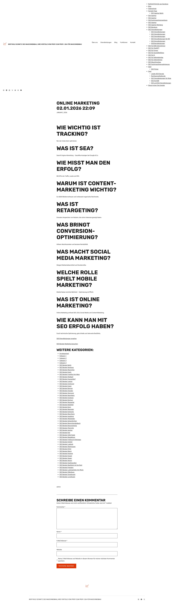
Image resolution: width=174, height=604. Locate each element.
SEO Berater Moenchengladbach (69, 423)
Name (59, 532)
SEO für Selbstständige (155, 57)
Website (59, 550)
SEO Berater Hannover (66, 393)
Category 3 (62, 361)
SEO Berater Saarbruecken (68, 463)
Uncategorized (64, 354)
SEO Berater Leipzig (65, 381)
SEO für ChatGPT (153, 48)
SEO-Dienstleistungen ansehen (67, 339)
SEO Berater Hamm (65, 460)
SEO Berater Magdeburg (67, 437)
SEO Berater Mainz (65, 451)
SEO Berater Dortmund (66, 384)
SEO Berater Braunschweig (68, 426)
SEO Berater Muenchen (66, 370)
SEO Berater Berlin (65, 365)
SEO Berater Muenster (66, 409)
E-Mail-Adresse (62, 541)
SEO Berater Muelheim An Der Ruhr (70, 465)
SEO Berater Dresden (66, 391)
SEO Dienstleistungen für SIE (160, 39)
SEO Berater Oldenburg (66, 472)
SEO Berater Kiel (64, 433)
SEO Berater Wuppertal (66, 402)
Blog (149, 6)
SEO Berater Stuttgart (66, 377)
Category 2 (62, 358)
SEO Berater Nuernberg (66, 395)
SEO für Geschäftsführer (156, 53)
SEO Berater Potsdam (66, 467)
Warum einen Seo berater (156, 85)
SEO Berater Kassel (65, 456)
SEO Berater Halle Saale (67, 435)
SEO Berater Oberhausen (67, 447)
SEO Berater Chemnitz (66, 428)
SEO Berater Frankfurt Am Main (69, 374)
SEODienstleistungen (158, 43)
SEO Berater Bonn (65, 407)
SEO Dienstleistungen (155, 30)
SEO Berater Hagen (65, 458)
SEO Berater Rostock (66, 454)
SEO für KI (151, 55)
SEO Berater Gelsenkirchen (68, 421)
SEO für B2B (155, 81)
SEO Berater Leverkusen (67, 477)
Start (149, 67)
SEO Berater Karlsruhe (66, 412)
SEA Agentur (152, 16)
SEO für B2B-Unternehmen (156, 46)
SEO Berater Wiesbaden (67, 419)
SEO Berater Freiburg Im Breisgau (70, 440)
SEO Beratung (152, 27)
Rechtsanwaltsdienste (158, 76)
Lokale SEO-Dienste (157, 74)
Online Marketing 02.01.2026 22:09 (78, 106)
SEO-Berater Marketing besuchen (67, 344)
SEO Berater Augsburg (66, 416)
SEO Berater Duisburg (66, 398)
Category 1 (62, 356)
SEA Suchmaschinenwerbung (157, 20)
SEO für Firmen (153, 50)
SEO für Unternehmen (155, 60)
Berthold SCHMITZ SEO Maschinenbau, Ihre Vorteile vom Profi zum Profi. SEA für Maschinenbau (45, 44)
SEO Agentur (152, 23)
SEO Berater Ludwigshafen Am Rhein (71, 470)
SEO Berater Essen (65, 386)
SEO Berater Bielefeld (66, 405)
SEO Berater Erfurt (65, 449)
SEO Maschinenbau (154, 62)
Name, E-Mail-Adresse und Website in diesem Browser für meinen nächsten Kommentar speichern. (86, 560)
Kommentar (61, 507)
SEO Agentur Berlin (157, 13)
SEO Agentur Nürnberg (155, 25)
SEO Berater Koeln (65, 372)
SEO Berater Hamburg (66, 367)
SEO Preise (154, 69)
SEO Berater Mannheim (67, 414)
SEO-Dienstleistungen (158, 41)
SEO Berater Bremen (66, 388)
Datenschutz (152, 9)
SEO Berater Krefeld (65, 442)
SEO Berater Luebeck (66, 444)
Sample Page (152, 11)
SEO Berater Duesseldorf (67, 379)
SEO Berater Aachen (65, 430)
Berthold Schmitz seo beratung (158, 4)
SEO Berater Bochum (66, 400)
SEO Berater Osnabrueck (67, 474)
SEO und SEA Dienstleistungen (161, 83)
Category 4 (62, 363)
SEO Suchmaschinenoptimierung (159, 64)
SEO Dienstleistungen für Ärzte (161, 78)
